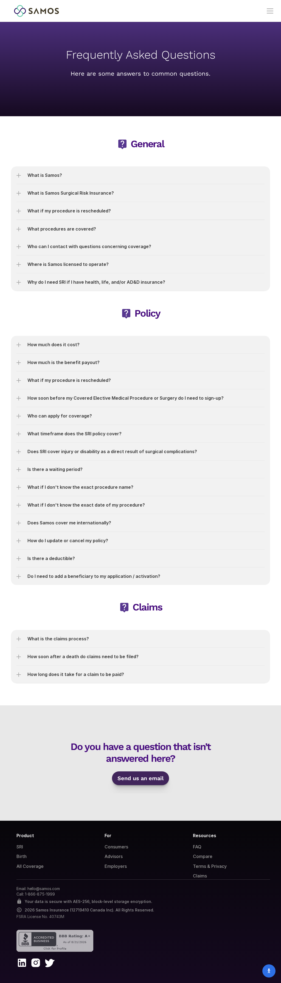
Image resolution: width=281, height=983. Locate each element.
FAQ (197, 847)
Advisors (114, 856)
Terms (199, 866)
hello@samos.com (43, 888)
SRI (19, 847)
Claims (200, 876)
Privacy (219, 866)
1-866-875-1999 (40, 894)
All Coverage (30, 866)
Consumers (116, 847)
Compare (202, 856)
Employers (116, 866)
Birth (21, 856)
